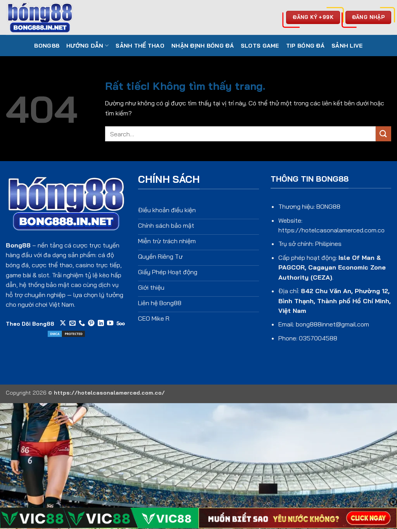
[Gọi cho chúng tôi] (82, 323)
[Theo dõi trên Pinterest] (91, 323)
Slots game (260, 45)
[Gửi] (383, 133)
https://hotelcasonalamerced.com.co (331, 230)
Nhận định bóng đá (202, 45)
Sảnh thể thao (140, 45)
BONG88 (46, 45)
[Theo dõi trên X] (63, 323)
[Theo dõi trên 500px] (121, 323)
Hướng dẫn (85, 45)
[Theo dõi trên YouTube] (110, 323)
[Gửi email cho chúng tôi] (72, 323)
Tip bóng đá (305, 45)
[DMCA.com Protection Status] (66, 333)
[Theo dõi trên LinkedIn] (101, 323)
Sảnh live (347, 45)
